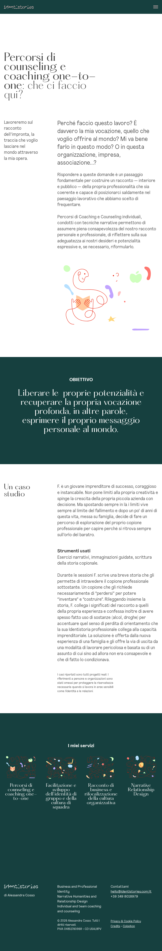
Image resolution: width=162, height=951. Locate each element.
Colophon (129, 926)
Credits (115, 926)
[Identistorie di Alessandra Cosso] (19, 7)
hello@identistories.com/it (131, 892)
